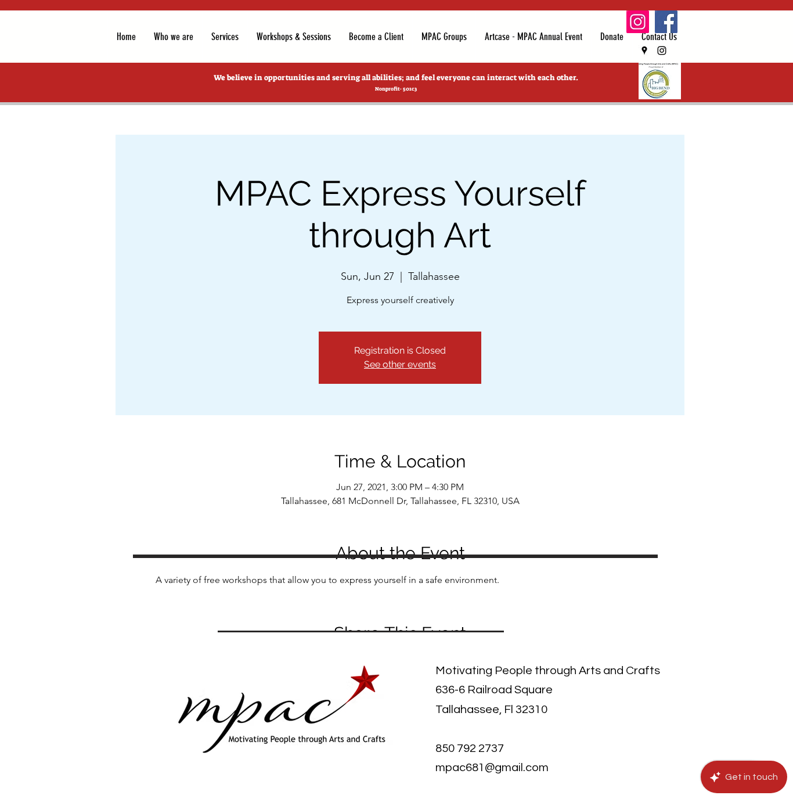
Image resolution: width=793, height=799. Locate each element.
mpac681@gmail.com (492, 767)
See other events (400, 364)
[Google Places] (644, 50)
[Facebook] (666, 21)
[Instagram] (637, 21)
